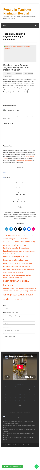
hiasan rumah (19, 241)
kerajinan (8, 245)
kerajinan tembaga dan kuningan (23, 160)
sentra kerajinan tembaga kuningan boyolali (19, 290)
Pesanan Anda (7, 327)
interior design (30, 241)
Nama (5, 305)
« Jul (19, 405)
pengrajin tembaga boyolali (11, 277)
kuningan (6, 266)
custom (17, 235)
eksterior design (8, 239)
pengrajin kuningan (17, 272)
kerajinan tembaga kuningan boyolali (17, 263)
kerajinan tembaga (10, 251)
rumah (5, 288)
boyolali (10, 235)
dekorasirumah (29, 236)
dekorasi (22, 236)
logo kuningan (8, 269)
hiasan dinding (25, 239)
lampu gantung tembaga (22, 266)
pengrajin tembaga (25, 275)
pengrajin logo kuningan (11, 275)
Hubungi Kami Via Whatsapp (12, 466)
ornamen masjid (7, 272)
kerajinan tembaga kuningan (15, 259)
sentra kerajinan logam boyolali (29, 288)
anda (4, 236)
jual (4, 245)
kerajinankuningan (9, 248)
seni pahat (19, 288)
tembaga (7, 294)
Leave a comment (29, 73)
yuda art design (12, 299)
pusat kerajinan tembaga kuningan (16, 282)
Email (4, 320)
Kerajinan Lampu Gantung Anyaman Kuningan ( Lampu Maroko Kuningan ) (16, 67)
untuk (15, 294)
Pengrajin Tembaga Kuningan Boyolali (17, 11)
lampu (13, 266)
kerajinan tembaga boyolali (27, 251)
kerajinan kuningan (19, 244)
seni (8, 288)
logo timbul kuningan (27, 269)
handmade (17, 239)
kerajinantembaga (22, 248)
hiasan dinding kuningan (8, 242)
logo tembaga (18, 269)
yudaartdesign (8, 76)
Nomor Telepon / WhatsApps (11, 313)
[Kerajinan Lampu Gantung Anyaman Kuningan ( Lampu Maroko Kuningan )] (20, 53)
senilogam (12, 288)
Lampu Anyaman (18, 73)
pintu (21, 277)
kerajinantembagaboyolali (9, 253)
